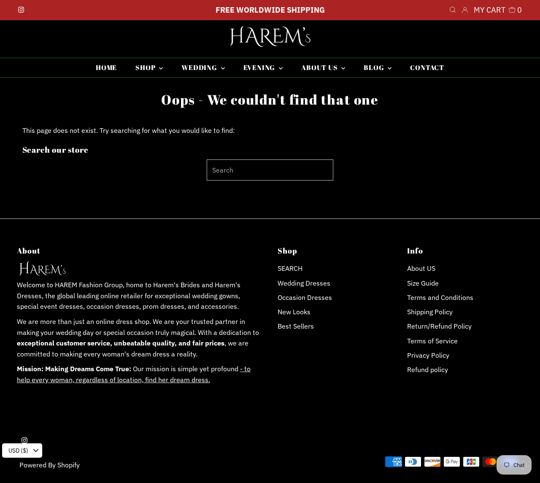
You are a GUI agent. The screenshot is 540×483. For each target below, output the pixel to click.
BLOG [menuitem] (375, 67)
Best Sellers (296, 326)
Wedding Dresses (304, 283)
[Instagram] (21, 10)
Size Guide (423, 283)
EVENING (260, 67)
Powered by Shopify (49, 465)
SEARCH (290, 268)
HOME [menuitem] (106, 67)
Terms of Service (432, 341)
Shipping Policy (430, 312)
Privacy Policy (428, 355)
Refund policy (427, 369)
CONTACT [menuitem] (427, 67)
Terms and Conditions (440, 297)
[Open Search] (452, 10)
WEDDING (200, 67)
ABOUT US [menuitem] (320, 67)
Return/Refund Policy (439, 326)
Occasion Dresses (305, 297)
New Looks (294, 312)
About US (421, 268)
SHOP (146, 67)
